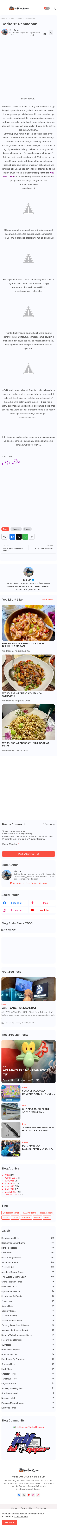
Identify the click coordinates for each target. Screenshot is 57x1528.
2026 (7, 1175)
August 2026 (11, 1178)
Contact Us (26, 1508)
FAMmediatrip (29, 1212)
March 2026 (11, 1192)
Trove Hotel (27, 1301)
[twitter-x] (24, 1495)
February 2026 (12, 1195)
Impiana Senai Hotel (27, 1291)
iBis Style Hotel (27, 1407)
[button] (47, 8)
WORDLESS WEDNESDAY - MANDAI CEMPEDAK (22, 694)
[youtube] (28, 1495)
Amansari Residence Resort (27, 1330)
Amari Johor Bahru (27, 1262)
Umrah (37, 1217)
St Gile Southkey (27, 1315)
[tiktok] (38, 1495)
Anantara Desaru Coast (27, 1272)
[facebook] (19, 1495)
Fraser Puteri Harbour (27, 1340)
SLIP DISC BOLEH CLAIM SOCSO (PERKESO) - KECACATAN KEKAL (35, 1111)
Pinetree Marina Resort (27, 1403)
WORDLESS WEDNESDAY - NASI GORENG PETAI (25, 744)
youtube (44, 910)
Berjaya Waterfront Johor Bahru (27, 1335)
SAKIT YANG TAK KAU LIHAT (18, 1007)
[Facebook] (12, 537)
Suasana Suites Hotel (27, 1320)
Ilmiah (5, 1217)
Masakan (16, 529)
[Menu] (4, 8)
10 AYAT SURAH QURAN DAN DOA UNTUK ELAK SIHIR (38, 1129)
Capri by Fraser (27, 1311)
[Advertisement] (28, 68)
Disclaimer (41, 1508)
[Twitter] (19, 537)
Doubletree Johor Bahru (27, 1243)
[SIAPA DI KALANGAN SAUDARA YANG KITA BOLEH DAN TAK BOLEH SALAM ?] (10, 1093)
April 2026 (10, 1189)
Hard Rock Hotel (27, 1248)
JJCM (15, 1217)
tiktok (44, 902)
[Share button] (31, 537)
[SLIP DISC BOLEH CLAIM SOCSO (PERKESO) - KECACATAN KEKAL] (10, 1111)
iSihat (47, 1217)
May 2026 (10, 1186)
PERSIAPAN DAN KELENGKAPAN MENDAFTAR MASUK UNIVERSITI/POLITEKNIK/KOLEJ (38, 1147)
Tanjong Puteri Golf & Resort (27, 1325)
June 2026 (10, 1183)
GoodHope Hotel (27, 1393)
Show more (47, 599)
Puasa (11, 18)
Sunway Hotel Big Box (27, 1388)
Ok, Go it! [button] (9, 1522)
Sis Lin (27, 579)
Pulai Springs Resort (27, 1257)
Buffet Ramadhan (11, 1212)
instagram (16, 910)
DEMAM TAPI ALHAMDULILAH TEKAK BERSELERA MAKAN (23, 644)
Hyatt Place (27, 1369)
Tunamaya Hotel (27, 1378)
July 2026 (10, 1180)
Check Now (20, 1516)
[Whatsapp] (25, 537)
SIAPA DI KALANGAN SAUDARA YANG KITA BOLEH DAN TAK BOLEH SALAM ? (38, 1092)
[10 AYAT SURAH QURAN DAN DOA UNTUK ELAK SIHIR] (10, 1130)
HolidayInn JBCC (27, 1286)
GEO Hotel (27, 1345)
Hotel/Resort (46, 1212)
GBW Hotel (27, 1252)
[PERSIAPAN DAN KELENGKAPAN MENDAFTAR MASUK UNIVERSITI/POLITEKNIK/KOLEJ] (10, 1148)
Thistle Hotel (27, 1267)
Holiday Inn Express (27, 1349)
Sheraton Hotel (27, 1374)
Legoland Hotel (27, 1383)
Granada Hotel (27, 1364)
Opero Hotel (27, 1306)
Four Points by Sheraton (27, 1359)
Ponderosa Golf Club (27, 1296)
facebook (16, 902)
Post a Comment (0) (28, 854)
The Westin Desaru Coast (27, 1277)
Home (4, 18)
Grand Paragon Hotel (27, 1281)
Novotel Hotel (27, 1398)
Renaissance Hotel (27, 1238)
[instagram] (33, 1495)
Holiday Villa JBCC (27, 1354)
